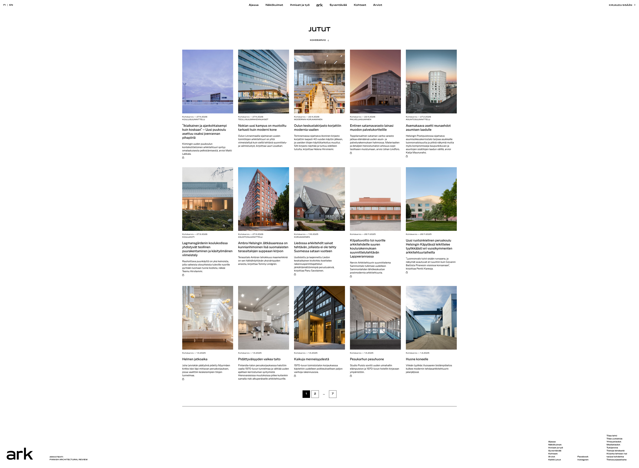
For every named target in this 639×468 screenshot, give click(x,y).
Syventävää (338, 5)
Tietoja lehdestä (616, 451)
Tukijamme (612, 448)
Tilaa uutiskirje (615, 439)
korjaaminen (302, 237)
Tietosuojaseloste (617, 460)
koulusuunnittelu (193, 120)
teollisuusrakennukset (253, 120)
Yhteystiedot (614, 442)
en (11, 5)
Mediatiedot (613, 445)
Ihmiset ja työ (300, 5)
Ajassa (254, 5)
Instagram (583, 460)
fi (4, 5)
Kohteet (360, 5)
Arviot (377, 5)
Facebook (582, 457)
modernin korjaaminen (308, 120)
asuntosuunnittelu (418, 120)
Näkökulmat (274, 5)
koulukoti (188, 237)
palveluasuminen (360, 120)
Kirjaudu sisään (620, 5)
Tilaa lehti (612, 436)
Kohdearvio (318, 40)
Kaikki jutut (554, 460)
